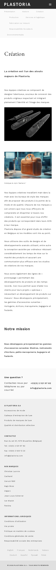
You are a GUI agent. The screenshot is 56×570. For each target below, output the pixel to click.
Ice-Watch (9, 501)
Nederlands (33, 550)
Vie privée (9, 526)
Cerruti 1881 (9, 481)
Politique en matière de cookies (19, 531)
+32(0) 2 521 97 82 (41, 383)
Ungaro (7, 491)
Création (40, 12)
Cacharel (8, 476)
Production (14, 17)
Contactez (10, 436)
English (10, 550)
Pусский (34, 555)
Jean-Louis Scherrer (14, 496)
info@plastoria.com (41, 388)
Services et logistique (35, 17)
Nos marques (11, 466)
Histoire (25, 12)
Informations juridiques (17, 516)
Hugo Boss (9, 486)
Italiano (45, 550)
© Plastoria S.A (12, 406)
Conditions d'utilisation (15, 521)
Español (24, 555)
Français (21, 550)
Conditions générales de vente (18, 536)
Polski (43, 555)
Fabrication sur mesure (19, 23)
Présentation (9, 12)
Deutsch (13, 555)
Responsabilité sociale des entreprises (23, 541)
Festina (7, 506)
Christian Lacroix (12, 471)
